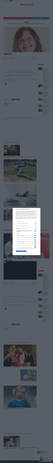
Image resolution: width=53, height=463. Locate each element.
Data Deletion (22, 253)
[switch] (35, 223)
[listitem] (26, 221)
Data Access (26, 253)
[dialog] (26, 231)
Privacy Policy (30, 253)
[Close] (39, 209)
